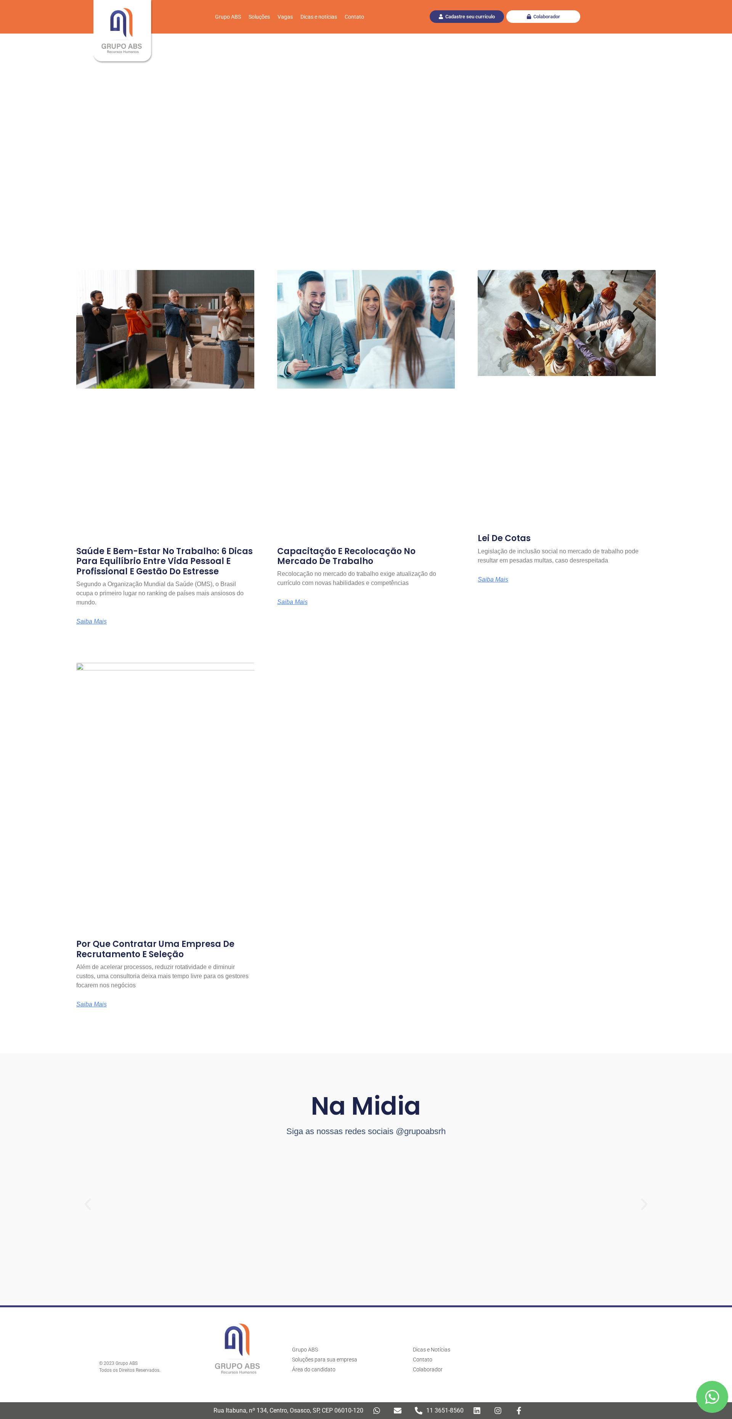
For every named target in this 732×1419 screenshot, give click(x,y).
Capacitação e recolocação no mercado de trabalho (346, 556)
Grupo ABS (228, 17)
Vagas (285, 17)
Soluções (259, 17)
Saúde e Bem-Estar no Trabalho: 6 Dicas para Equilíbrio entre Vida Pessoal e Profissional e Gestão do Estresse (164, 561)
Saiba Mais (91, 622)
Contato (354, 17)
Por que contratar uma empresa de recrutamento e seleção (155, 949)
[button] (87, 1204)
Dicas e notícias (318, 17)
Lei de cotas (504, 538)
